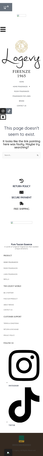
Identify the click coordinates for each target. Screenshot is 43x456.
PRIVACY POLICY (9, 335)
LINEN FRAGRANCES (10, 274)
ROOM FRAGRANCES (11, 268)
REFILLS (6, 279)
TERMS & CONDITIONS (11, 323)
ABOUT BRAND (9, 305)
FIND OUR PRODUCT (11, 299)
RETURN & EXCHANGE (11, 329)
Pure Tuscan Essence (21, 244)
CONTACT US (8, 310)
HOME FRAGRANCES (11, 262)
